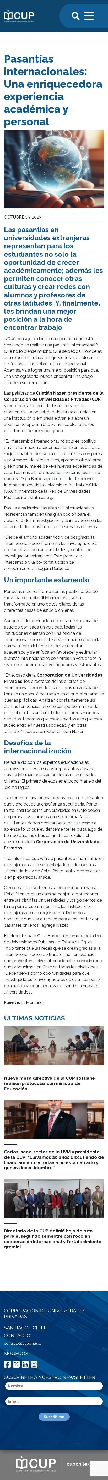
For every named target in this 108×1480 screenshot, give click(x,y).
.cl (79, 1464)
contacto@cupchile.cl (22, 1343)
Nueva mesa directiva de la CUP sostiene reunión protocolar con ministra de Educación (49, 1083)
